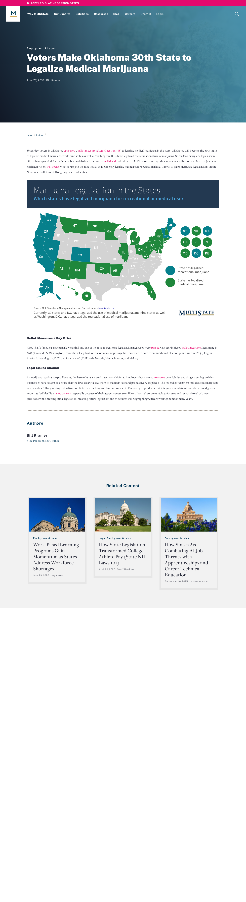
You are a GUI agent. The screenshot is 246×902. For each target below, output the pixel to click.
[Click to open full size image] (123, 250)
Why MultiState (38, 14)
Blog (116, 14)
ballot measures (191, 348)
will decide (110, 161)
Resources (101, 14)
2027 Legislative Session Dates (55, 3)
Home (30, 135)
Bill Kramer (53, 80)
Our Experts (62, 14)
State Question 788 (108, 151)
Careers (130, 14)
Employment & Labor (41, 48)
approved (69, 151)
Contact (146, 14)
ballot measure (87, 151)
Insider (39, 135)
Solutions (82, 14)
